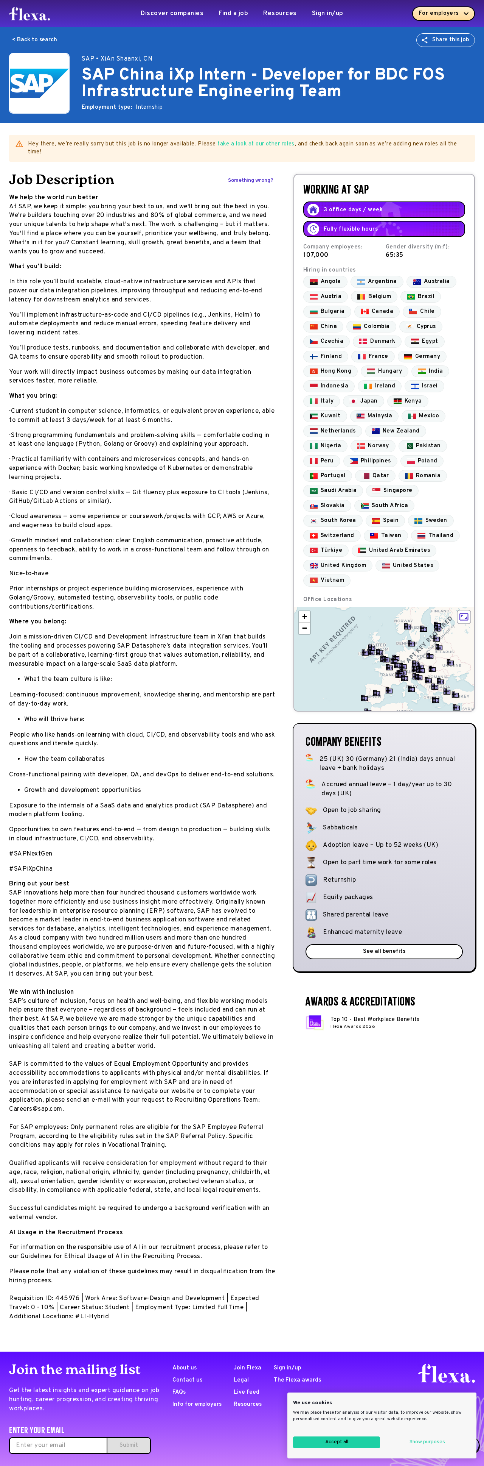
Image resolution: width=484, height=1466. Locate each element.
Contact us (187, 1380)
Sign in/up (327, 13)
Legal (241, 1380)
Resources (280, 13)
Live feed (246, 1392)
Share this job (450, 40)
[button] (386, 659)
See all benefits (384, 951)
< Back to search (34, 40)
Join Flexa (247, 1368)
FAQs (179, 1392)
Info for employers (197, 1404)
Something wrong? (250, 180)
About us (184, 1368)
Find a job (233, 13)
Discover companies (172, 13)
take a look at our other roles (256, 144)
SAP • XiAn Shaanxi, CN (117, 59)
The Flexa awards (297, 1380)
